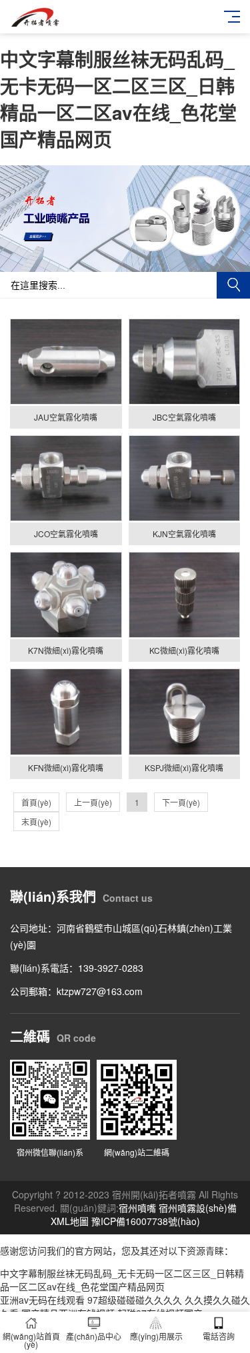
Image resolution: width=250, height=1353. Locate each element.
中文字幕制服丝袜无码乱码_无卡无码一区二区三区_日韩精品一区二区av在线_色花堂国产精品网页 (118, 99)
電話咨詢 (219, 1336)
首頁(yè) (36, 802)
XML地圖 (70, 1221)
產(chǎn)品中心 (93, 1336)
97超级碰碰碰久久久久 (134, 1299)
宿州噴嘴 (137, 1207)
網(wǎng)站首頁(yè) (31, 1340)
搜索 (233, 285)
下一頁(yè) (181, 802)
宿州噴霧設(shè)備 (198, 1207)
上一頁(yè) (93, 802)
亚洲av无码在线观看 (42, 1299)
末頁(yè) (36, 821)
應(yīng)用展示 (156, 1336)
